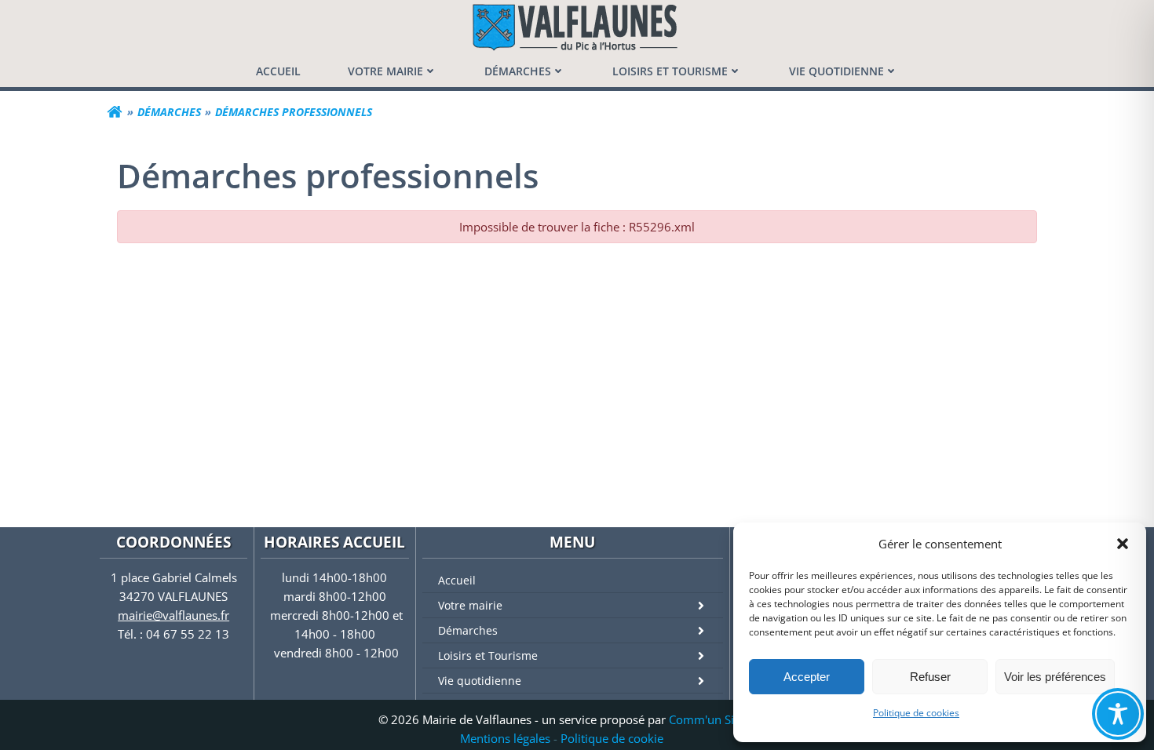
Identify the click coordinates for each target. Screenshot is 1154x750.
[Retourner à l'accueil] (114, 112)
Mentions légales (505, 738)
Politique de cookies (916, 712)
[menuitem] (278, 71)
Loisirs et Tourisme (488, 655)
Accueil (457, 580)
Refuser (930, 676)
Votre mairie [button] (385, 71)
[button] (1122, 544)
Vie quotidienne (479, 680)
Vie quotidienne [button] (836, 71)
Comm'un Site (706, 719)
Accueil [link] (278, 71)
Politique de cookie (612, 738)
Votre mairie (470, 605)
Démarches (468, 630)
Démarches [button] (517, 71)
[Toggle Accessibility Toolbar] (1118, 714)
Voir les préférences (1055, 676)
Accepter (806, 676)
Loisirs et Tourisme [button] (670, 71)
